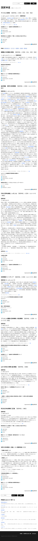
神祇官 (9, 99)
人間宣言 (23, 163)
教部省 (14, 114)
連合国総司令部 (12, 160)
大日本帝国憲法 (31, 146)
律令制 (2, 99)
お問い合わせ (34, 533)
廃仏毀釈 (4, 102)
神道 (27, 18)
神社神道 (9, 18)
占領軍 (4, 22)
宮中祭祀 (11, 110)
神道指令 (8, 22)
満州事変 (17, 48)
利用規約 (21, 533)
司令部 (6, 60)
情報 (14, 24)
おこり (6, 125)
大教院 (18, 114)
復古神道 (7, 292)
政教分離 (17, 152)
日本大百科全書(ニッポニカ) (9, 193)
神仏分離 (12, 100)
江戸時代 (9, 96)
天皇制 (4, 93)
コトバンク (6, 3)
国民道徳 (25, 48)
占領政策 (21, 48)
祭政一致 (19, 99)
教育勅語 (20, 220)
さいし (3, 97)
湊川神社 (18, 105)
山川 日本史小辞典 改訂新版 (9, 367)
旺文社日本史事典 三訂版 (8, 408)
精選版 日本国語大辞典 (7, 52)
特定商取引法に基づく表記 (27, 533)
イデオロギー (28, 99)
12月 (5, 160)
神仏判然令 (8, 206)
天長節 (35, 285)
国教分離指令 (27, 160)
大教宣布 (27, 102)
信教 (6, 147)
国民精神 (22, 19)
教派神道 (21, 131)
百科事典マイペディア (7, 277)
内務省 (14, 225)
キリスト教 (26, 157)
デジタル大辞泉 (5, 13)
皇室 (12, 18)
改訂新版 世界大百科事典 (8, 86)
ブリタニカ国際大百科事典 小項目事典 (12, 318)
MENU (2, 1)
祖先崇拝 (9, 222)
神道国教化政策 (21, 108)
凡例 (16, 24)
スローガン (13, 48)
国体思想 (27, 96)
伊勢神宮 (6, 110)
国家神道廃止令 (7, 48)
